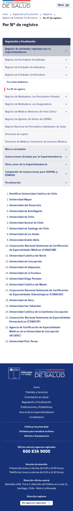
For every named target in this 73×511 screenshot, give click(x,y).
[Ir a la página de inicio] (16, 4)
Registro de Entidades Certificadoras (20, 18)
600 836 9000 (36, 451)
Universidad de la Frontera (25, 273)
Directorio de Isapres (16, 134)
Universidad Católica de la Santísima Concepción (38, 312)
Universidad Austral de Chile (26, 223)
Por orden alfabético (17, 82)
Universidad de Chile (21, 217)
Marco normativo (15, 149)
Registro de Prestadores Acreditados (25, 60)
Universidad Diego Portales (25, 279)
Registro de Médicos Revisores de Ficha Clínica (31, 111)
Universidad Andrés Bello (24, 240)
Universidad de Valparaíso (24, 267)
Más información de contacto (36, 456)
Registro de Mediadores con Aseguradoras (28, 104)
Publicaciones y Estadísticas (36, 407)
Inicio (5, 14)
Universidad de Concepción (25, 261)
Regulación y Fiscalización (25, 14)
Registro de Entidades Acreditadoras (25, 67)
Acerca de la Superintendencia (36, 412)
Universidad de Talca (21, 300)
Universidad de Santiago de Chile (29, 228)
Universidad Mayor (20, 199)
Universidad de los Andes (24, 234)
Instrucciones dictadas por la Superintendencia (33, 156)
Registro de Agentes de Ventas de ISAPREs (28, 119)
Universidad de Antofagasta (25, 211)
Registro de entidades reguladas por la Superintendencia (28, 51)
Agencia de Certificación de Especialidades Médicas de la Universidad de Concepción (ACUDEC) (34, 331)
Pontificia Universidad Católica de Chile (33, 194)
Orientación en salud (36, 397)
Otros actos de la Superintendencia (26, 164)
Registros (47, 14)
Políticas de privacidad (36, 427)
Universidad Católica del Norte (27, 255)
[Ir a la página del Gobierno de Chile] (20, 373)
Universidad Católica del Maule (28, 284)
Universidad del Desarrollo (25, 205)
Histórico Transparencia (36, 436)
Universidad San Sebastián (25, 306)
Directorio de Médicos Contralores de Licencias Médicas (36, 141)
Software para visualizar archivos (36, 431)
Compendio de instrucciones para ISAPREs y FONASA (31, 174)
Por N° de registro (16, 89)
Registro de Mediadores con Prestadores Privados (32, 96)
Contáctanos (36, 417)
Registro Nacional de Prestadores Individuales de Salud (35, 126)
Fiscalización (13, 182)
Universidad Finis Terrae (23, 341)
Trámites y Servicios (36, 392)
